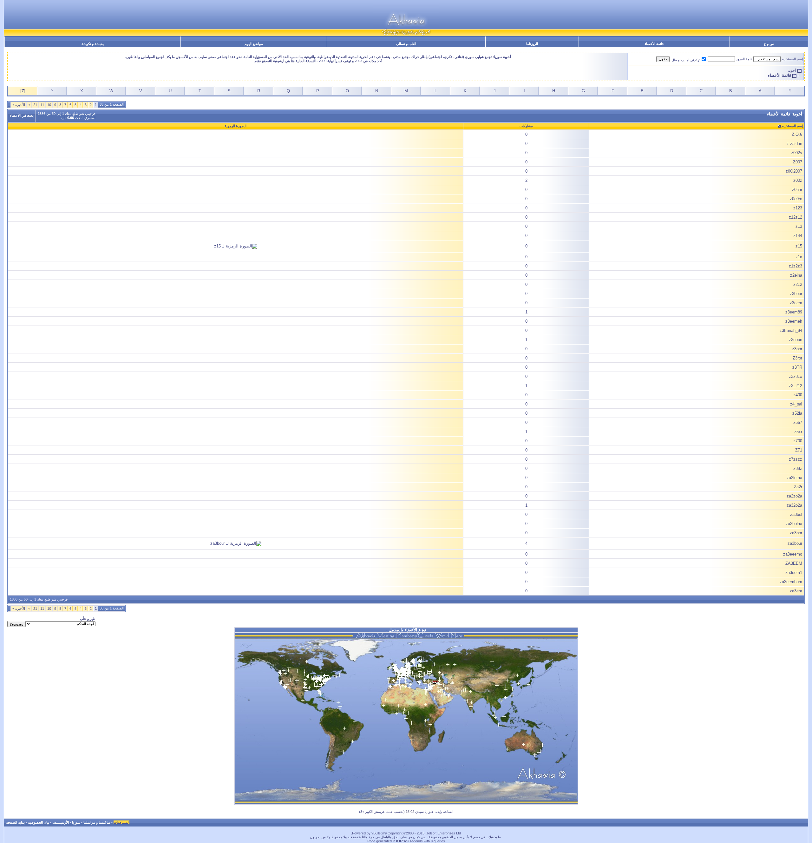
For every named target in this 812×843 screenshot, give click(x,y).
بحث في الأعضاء (22, 115)
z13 (799, 226)
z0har (797, 189)
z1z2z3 (795, 266)
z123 (797, 208)
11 (42, 105)
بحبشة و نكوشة (93, 44)
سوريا (76, 822)
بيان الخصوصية (38, 822)
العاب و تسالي (406, 44)
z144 (797, 235)
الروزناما (532, 44)
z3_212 (795, 385)
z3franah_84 (791, 330)
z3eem (796, 302)
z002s (796, 152)
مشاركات (526, 126)
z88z (797, 468)
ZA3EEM (793, 563)
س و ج (769, 44)
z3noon (795, 339)
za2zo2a (794, 496)
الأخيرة (18, 105)
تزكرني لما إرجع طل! (685, 60)
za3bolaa (794, 523)
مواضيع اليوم (254, 44)
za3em (796, 591)
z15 (799, 246)
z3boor (796, 293)
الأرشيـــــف (60, 822)
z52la (797, 413)
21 (35, 105)
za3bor (796, 532)
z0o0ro (796, 198)
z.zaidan (794, 143)
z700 (797, 440)
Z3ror (797, 358)
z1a (799, 256)
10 (49, 105)
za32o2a (794, 505)
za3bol (796, 514)
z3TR (797, 367)
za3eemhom (791, 581)
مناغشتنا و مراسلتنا (96, 822)
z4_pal (796, 404)
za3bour (795, 543)
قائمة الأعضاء (654, 44)
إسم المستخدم (792, 59)
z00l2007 (794, 171)
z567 (797, 422)
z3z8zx (795, 376)
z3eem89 (793, 312)
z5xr (798, 431)
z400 (797, 394)
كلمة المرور (744, 59)
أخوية (792, 70)
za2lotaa (794, 477)
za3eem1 (793, 572)
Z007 (797, 162)
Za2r (798, 486)
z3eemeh (793, 321)
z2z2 (797, 284)
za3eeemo (792, 554)
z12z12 (795, 217)
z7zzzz (795, 459)
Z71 (798, 450)
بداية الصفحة (15, 822)
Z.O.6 (797, 134)
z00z (797, 180)
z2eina (796, 275)
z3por (797, 348)
